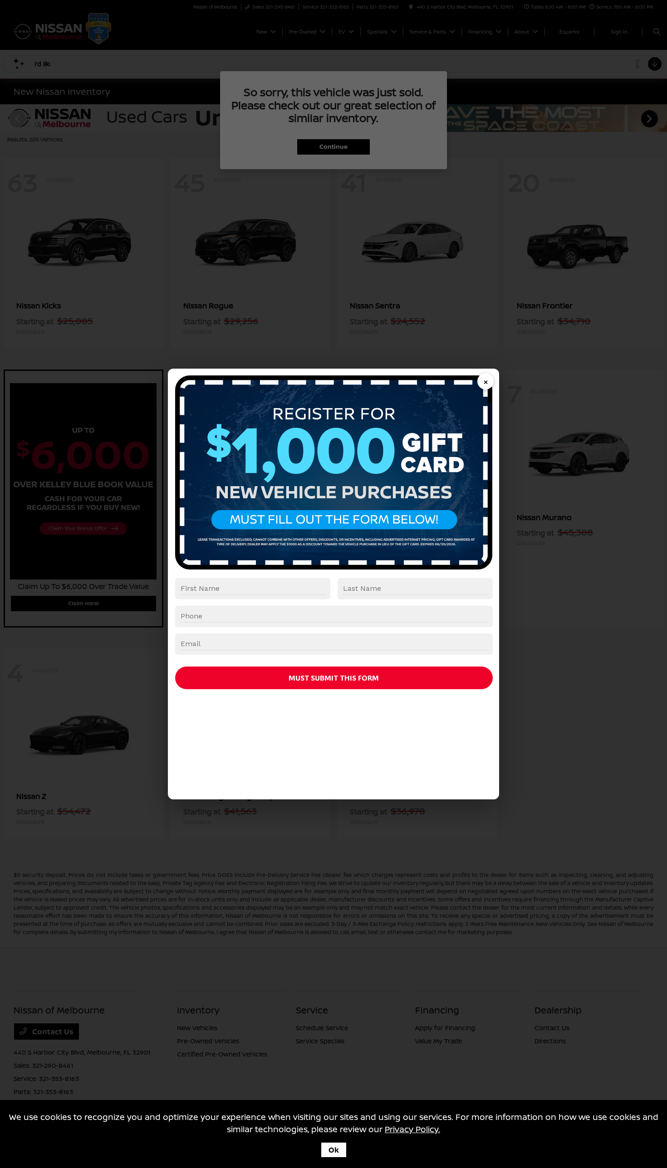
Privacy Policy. (412, 1129)
